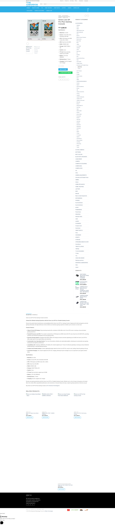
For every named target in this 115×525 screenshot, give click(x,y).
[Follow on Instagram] (29, 505)
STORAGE (77, 239)
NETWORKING (78, 198)
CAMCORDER (78, 159)
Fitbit (77, 59)
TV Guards (79, 135)
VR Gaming (79, 143)
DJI (76, 170)
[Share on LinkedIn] (68, 80)
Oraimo (78, 112)
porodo (76, 207)
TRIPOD (77, 248)
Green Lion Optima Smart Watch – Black (32, 414)
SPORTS (77, 237)
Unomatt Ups (79, 138)
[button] (80, 1)
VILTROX (78, 141)
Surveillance (78, 244)
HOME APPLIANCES (80, 184)
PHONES (28, 7)
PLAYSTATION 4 (79, 202)
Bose (78, 42)
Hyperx (78, 84)
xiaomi (76, 267)
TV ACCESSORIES (79, 251)
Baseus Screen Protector (81, 37)
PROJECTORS (78, 216)
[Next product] (86, 16)
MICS (76, 191)
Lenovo (78, 93)
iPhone (78, 88)
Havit (78, 77)
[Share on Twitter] (62, 80)
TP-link (78, 133)
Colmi (78, 49)
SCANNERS (78, 223)
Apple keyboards (80, 32)
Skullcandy (79, 126)
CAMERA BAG (78, 165)
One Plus (78, 107)
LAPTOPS (64, 7)
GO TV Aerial (79, 70)
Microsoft (78, 102)
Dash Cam (79, 51)
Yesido (78, 147)
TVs (42, 7)
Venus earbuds (79, 140)
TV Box (77, 253)
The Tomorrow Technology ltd (53, 385)
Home (59, 15)
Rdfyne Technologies (49, 511)
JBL (77, 89)
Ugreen (78, 136)
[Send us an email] (34, 505)
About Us (61, 0)
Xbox (76, 264)
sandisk (77, 221)
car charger (79, 46)
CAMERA (69, 7)
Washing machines (79, 260)
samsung (78, 121)
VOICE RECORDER (79, 258)
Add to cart (63, 69)
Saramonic (79, 124)
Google (78, 74)
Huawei (78, 83)
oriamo (79, 68)
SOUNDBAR (78, 235)
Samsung (78, 119)
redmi (76, 218)
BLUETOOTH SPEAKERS (81, 156)
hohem (76, 182)
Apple (78, 28)
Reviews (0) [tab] (34, 314)
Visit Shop (72, 0)
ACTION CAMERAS (79, 149)
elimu (76, 172)
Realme (78, 117)
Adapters (78, 25)
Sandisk (78, 122)
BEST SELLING (78, 154)
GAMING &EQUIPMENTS (81, 175)
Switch (78, 131)
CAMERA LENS (76, 7)
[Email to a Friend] (64, 80)
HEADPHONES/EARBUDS (82, 81)
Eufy (77, 56)
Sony (78, 129)
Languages (86, 0)
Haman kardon (79, 76)
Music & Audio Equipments (81, 195)
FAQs (76, 0)
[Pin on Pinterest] (66, 80)
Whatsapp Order (66, 72)
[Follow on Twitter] (31, 505)
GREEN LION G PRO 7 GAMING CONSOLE (48, 414)
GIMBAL (77, 179)
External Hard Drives (80, 58)
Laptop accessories (80, 91)
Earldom (78, 54)
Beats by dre (79, 39)
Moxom (78, 103)
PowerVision (78, 211)
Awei (77, 33)
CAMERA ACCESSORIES (39, 10)
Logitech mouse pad (80, 100)
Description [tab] (29, 314)
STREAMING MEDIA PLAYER (82, 241)
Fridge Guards (79, 63)
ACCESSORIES (30, 10)
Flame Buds (79, 61)
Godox (78, 72)
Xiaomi (78, 145)
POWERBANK (78, 209)
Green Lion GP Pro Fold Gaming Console (80, 414)
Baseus (78, 35)
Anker (78, 26)
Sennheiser (77, 228)
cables (78, 44)
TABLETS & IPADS (35, 7)
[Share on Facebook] (59, 80)
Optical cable (79, 110)
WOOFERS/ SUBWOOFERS (81, 262)
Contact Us (67, 0)
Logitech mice (79, 98)
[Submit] (79, 4)
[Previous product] (88, 16)
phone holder (79, 114)
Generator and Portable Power (82, 65)
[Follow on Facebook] (27, 505)
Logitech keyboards (80, 96)
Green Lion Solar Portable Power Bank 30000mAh (65, 486)
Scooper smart (78, 225)
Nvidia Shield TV (80, 105)
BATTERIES (78, 152)
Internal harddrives (80, 86)
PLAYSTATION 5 (79, 205)
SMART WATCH (57, 7)
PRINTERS (77, 214)
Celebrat (78, 47)
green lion (65, 17)
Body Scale (79, 40)
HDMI (78, 79)
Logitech (78, 95)
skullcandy (79, 128)
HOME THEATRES (48, 7)
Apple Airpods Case (80, 30)
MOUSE (77, 193)
